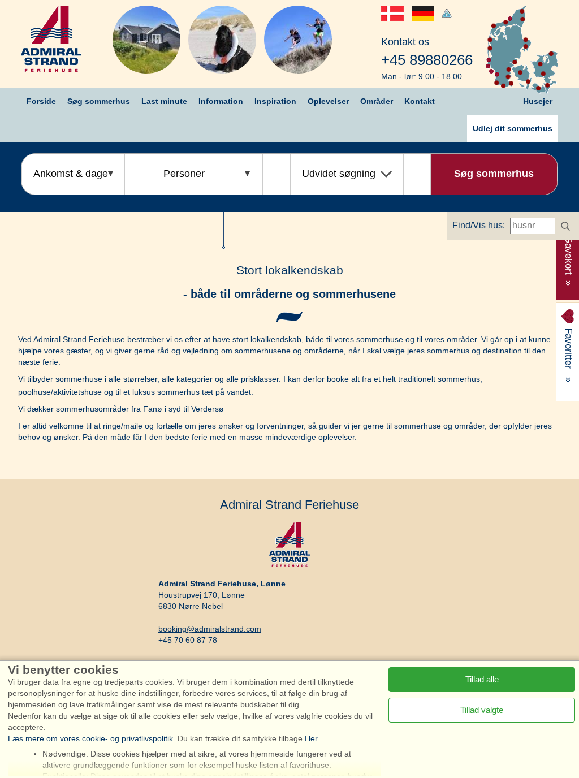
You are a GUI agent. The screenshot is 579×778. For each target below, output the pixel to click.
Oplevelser (328, 101)
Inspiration (275, 101)
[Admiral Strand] (51, 39)
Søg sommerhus (98, 101)
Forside (41, 101)
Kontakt (419, 101)
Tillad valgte (481, 710)
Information (220, 101)
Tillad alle (482, 679)
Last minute (164, 101)
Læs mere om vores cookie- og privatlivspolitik (90, 738)
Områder (376, 101)
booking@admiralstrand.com (209, 628)
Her (311, 738)
